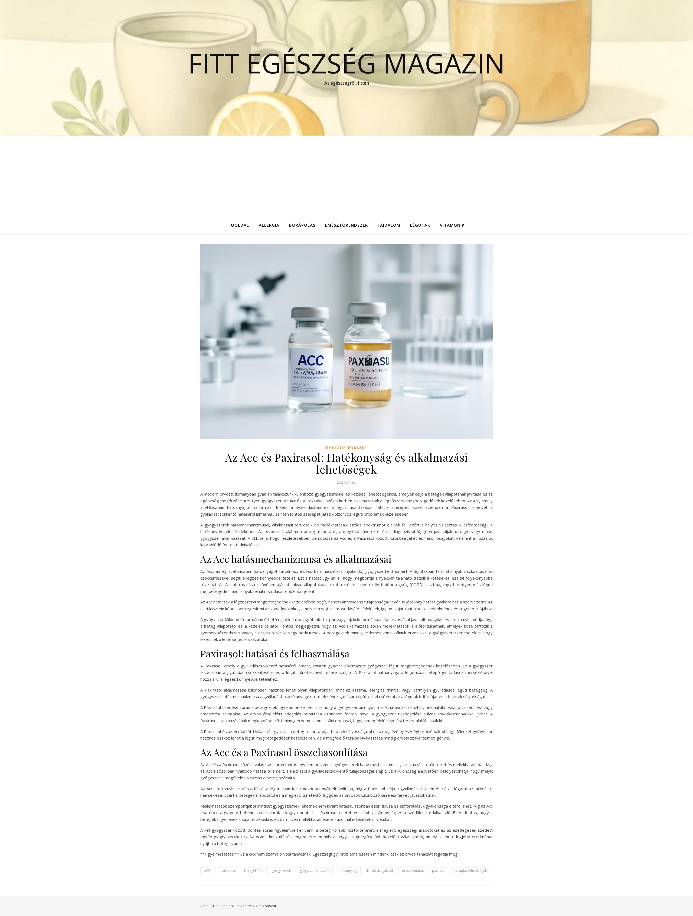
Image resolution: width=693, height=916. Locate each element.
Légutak (420, 225)
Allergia (269, 225)
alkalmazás (227, 870)
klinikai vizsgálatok (379, 870)
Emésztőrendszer (346, 225)
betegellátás (253, 870)
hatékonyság (347, 870)
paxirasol (439, 870)
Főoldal (238, 225)
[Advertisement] (346, 176)
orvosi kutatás (413, 870)
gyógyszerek (281, 870)
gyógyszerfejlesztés (314, 870)
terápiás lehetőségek (471, 870)
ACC (207, 870)
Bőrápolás (302, 225)
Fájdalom (389, 225)
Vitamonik (452, 225)
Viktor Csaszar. (265, 905)
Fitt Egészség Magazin (346, 62)
